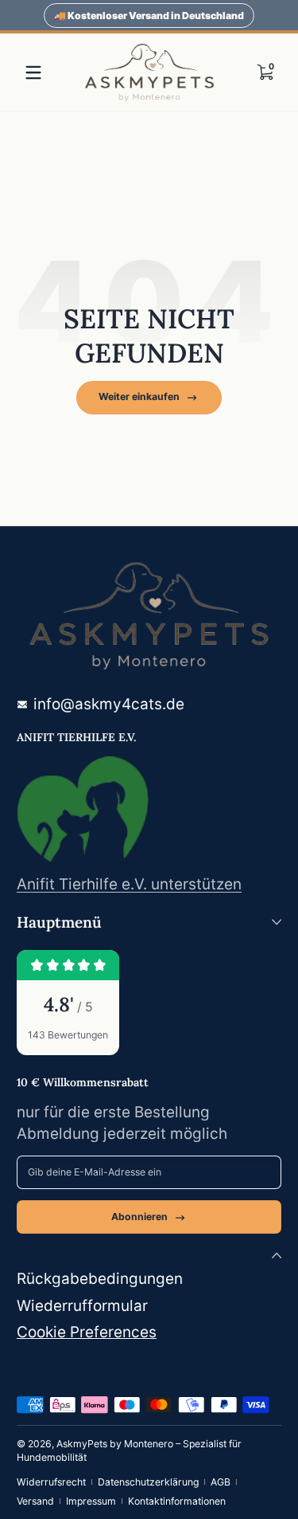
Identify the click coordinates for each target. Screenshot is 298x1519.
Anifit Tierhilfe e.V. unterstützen (129, 884)
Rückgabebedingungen (100, 1279)
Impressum (91, 1501)
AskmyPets (81, 1444)
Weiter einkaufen (139, 396)
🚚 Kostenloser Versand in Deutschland (149, 16)
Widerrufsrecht (51, 1482)
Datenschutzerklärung (148, 1482)
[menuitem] (149, 1279)
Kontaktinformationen (177, 1501)
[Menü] (33, 72)
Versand (35, 1501)
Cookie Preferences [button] (87, 1332)
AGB (220, 1482)
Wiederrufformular (82, 1306)
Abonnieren (139, 1217)
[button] (264, 72)
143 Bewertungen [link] (68, 1035)
